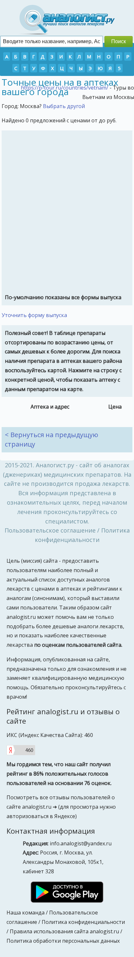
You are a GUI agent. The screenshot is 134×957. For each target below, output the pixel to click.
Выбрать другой (64, 106)
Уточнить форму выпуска (34, 315)
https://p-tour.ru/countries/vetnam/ (64, 87)
